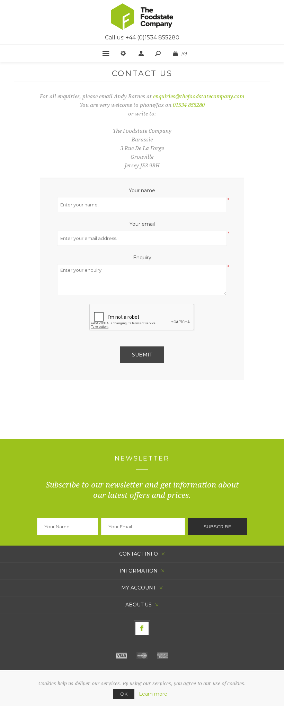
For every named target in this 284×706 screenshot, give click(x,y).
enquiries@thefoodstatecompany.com (198, 96)
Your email (142, 224)
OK (123, 694)
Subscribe (217, 526)
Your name (142, 190)
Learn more (153, 694)
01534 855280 (189, 105)
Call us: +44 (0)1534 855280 (142, 37)
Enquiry (142, 257)
